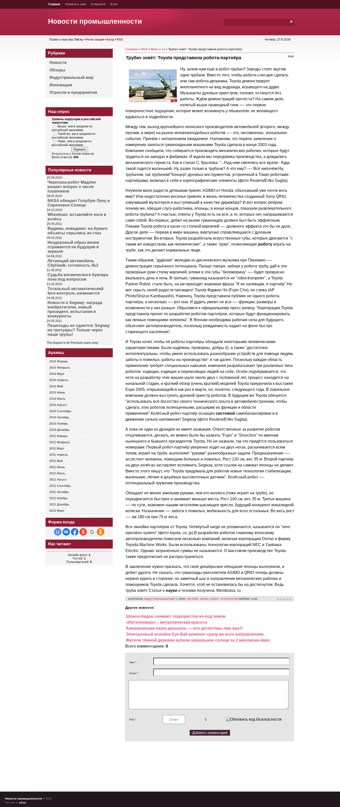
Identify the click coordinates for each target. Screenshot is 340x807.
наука (204, 599)
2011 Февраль (59, 442)
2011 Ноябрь (58, 498)
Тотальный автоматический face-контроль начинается (76, 291)
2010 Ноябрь (58, 423)
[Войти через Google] (92, 532)
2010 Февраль (59, 367)
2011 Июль (57, 473)
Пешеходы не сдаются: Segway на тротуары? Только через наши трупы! (79, 330)
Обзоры (57, 70)
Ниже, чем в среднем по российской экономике (72, 143)
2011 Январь (58, 436)
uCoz (22, 802)
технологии (229, 599)
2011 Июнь (57, 467)
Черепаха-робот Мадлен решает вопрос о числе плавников (72, 186)
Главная (131, 49)
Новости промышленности (95, 21)
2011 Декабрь (59, 504)
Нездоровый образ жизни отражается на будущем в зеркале (73, 246)
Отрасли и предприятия (73, 92)
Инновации (61, 85)
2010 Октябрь (59, 417)
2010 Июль (57, 399)
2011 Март (56, 448)
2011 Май (56, 461)
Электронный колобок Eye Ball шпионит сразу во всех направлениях (195, 634)
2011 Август (58, 479)
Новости (58, 62)
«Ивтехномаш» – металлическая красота (166, 622)
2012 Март (56, 510)
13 (163, 49)
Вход (110, 39)
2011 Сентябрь (60, 486)
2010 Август (58, 405)
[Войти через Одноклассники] (100, 532)
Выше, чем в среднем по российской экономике (72, 128)
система (192, 599)
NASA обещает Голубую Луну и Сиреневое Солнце (79, 203)
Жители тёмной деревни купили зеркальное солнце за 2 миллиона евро (198, 640)
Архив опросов (83, 153)
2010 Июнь (57, 392)
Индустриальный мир (159, 599)
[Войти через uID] (57, 532)
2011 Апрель (58, 454)
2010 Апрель (58, 380)
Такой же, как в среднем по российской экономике (73, 135)
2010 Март (56, 374)
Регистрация (94, 39)
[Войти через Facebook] (74, 532)
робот (214, 599)
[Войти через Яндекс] (83, 532)
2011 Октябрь (59, 492)
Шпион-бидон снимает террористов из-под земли (176, 616)
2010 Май (56, 386)
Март (154, 49)
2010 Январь (58, 361)
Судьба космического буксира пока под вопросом (78, 277)
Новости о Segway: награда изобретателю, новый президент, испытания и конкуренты (75, 309)
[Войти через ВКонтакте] (66, 532)
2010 (144, 49)
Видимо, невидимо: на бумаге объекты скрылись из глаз (78, 230)
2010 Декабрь (59, 430)
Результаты (60, 153)
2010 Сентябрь (60, 411)
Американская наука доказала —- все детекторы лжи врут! (184, 628)
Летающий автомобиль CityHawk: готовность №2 (73, 263)
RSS (120, 39)
